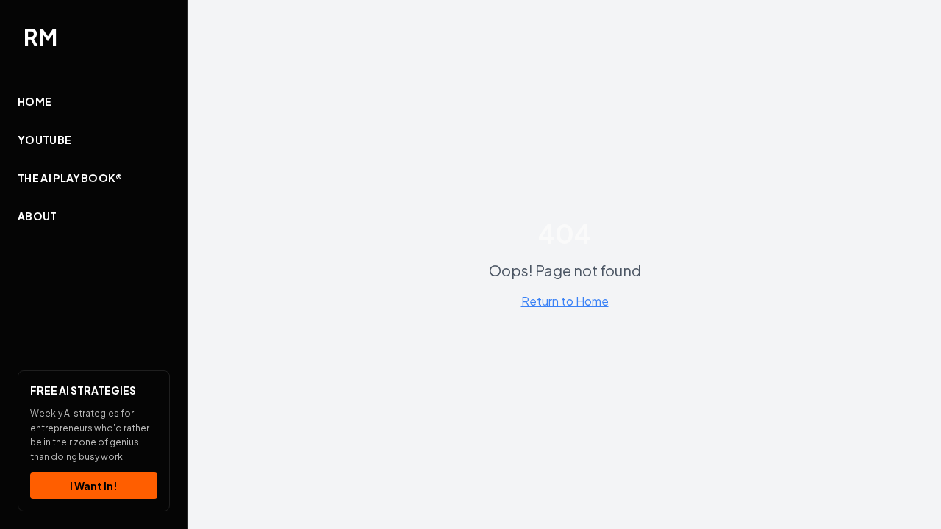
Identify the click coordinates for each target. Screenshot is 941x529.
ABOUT (37, 216)
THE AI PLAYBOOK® (70, 177)
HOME (34, 101)
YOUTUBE (44, 139)
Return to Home (565, 301)
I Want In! (94, 485)
